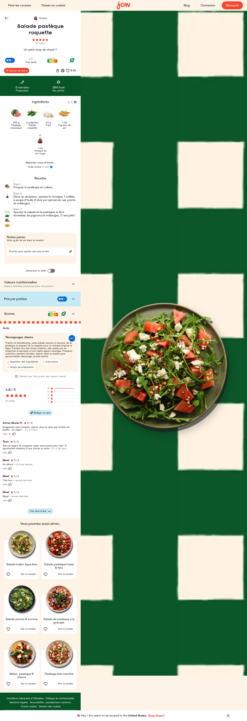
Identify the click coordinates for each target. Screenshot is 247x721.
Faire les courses (19, 5)
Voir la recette (28, 574)
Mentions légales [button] (19, 702)
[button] (6, 18)
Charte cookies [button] (29, 706)
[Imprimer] (62, 70)
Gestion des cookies (50, 706)
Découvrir (232, 5)
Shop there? (156, 715)
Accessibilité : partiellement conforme (50, 702)
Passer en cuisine (53, 5)
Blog (187, 5)
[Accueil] (123, 5)
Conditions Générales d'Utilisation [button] (25, 698)
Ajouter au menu (18, 70)
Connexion (208, 5)
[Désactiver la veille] (51, 271)
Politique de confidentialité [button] (60, 698)
